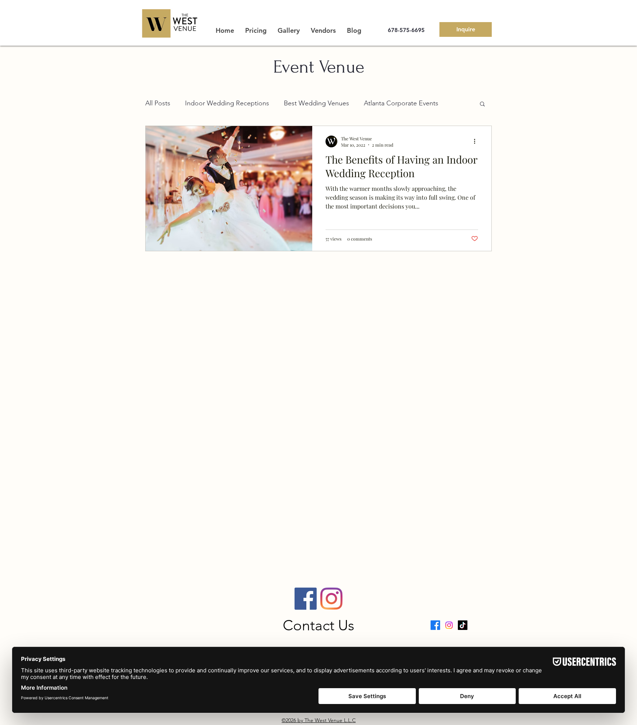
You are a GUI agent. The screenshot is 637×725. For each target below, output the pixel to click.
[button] (482, 104)
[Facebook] (306, 599)
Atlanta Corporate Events (401, 103)
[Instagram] (331, 599)
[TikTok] (462, 625)
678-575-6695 (406, 30)
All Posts (157, 103)
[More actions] (477, 141)
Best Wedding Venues (316, 103)
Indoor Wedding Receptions (227, 103)
